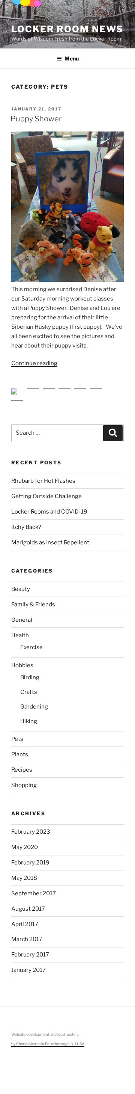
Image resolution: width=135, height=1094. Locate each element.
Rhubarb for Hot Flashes (43, 475)
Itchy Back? (26, 521)
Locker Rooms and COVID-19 (49, 506)
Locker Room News (67, 29)
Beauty (20, 583)
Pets (17, 733)
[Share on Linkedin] (80, 389)
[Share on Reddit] (49, 389)
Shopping (24, 779)
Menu (71, 58)
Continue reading (34, 363)
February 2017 (30, 949)
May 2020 (24, 841)
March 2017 (26, 933)
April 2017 (24, 918)
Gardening (34, 701)
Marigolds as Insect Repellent (50, 536)
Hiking (28, 715)
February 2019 (30, 857)
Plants (19, 748)
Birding (29, 671)
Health (20, 629)
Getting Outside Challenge (46, 490)
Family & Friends (33, 598)
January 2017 (28, 964)
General (21, 614)
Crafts (28, 686)
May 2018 (24, 872)
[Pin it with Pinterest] (64, 389)
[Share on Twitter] (33, 389)
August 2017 (28, 903)
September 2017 (33, 887)
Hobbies (22, 659)
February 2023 (30, 826)
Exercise (31, 641)
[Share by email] (96, 389)
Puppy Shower (36, 118)
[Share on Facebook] (17, 389)
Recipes (21, 764)
